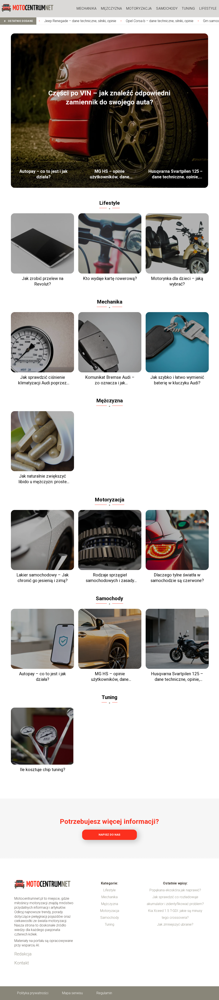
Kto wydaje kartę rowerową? (110, 278)
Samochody (167, 8)
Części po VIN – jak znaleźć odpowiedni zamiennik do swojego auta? (109, 97)
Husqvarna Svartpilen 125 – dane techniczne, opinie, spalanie (175, 174)
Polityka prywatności (32, 993)
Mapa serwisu (72, 993)
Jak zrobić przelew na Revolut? (42, 281)
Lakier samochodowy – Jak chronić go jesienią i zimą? (42, 577)
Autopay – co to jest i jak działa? (43, 174)
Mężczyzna (111, 8)
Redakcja (23, 953)
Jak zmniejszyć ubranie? (175, 924)
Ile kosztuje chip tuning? (42, 769)
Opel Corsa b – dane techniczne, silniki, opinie (122, 21)
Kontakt (21, 962)
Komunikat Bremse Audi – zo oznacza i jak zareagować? (110, 380)
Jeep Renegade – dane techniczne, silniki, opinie (42, 21)
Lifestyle (208, 8)
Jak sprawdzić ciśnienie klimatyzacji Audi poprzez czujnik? (42, 380)
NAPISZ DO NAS (109, 834)
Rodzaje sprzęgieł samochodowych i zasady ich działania (110, 577)
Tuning (188, 8)
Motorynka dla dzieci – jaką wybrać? (177, 281)
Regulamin (104, 993)
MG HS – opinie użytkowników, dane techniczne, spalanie (109, 174)
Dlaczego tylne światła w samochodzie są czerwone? (177, 577)
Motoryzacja (139, 8)
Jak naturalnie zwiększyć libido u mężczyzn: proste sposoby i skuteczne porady (42, 479)
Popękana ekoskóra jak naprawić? (175, 890)
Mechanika (87, 8)
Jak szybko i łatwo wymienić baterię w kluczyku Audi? (177, 380)
